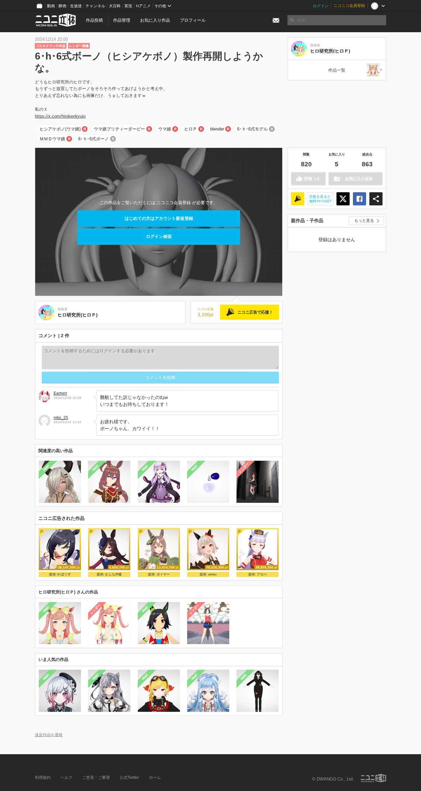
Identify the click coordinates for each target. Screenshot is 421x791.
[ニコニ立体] (373, 778)
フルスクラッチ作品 (50, 46)
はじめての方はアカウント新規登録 (159, 218)
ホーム (155, 777)
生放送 (76, 6)
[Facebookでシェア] (359, 198)
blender (217, 129)
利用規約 (43, 777)
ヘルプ (66, 777)
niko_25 (61, 417)
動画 (51, 6)
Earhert (60, 393)
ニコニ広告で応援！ (255, 312)
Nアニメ (143, 6)
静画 (62, 6)
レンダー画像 (79, 46)
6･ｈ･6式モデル (252, 129)
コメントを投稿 (160, 377)
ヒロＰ (190, 129)
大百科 (115, 6)
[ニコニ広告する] (297, 198)
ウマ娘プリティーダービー (119, 129)
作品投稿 (94, 20)
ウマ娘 (164, 129)
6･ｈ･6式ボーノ (93, 138)
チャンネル (95, 6)
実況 (128, 6)
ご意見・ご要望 (96, 777)
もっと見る (364, 220)
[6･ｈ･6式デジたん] (375, 70)
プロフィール (193, 20)
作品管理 (121, 20)
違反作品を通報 (48, 735)
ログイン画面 (159, 236)
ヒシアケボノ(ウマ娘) (60, 129)
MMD (46, 468)
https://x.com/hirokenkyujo (60, 116)
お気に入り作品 (155, 20)
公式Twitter (129, 777)
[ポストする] (343, 198)
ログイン (321, 6)
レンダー (244, 468)
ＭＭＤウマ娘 (52, 138)
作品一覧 (336, 70)
